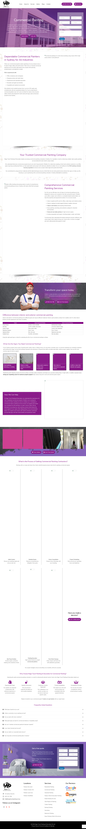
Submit (62, 39)
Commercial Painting (49, 789)
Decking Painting (49, 807)
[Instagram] (4, 807)
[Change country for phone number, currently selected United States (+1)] (72, 22)
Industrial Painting (49, 792)
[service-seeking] (71, 801)
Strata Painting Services (50, 798)
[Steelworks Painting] (53, 439)
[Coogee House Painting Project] (33, 439)
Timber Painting (48, 804)
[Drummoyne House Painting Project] (12, 439)
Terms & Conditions (44, 826)
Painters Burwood (28, 787)
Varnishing (47, 810)
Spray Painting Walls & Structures (53, 816)
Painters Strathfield (28, 795)
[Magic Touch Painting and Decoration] (6, 4)
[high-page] (71, 794)
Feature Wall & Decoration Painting (53, 795)
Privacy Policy (35, 826)
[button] (35, 4)
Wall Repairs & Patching (50, 801)
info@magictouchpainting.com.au (12, 799)
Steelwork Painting (49, 813)
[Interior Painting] (73, 439)
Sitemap (52, 826)
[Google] (6, 807)
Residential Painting (49, 787)
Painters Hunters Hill (29, 789)
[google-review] (71, 788)
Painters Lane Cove (28, 792)
